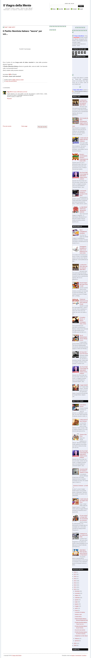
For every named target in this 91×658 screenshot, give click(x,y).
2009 (75, 643)
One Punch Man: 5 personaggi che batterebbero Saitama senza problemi (84, 176)
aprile (76, 608)
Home (54, 9)
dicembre (77, 591)
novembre (77, 593)
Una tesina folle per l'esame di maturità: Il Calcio (84, 471)
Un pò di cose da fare (80, 630)
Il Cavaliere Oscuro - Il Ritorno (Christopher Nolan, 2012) (83, 320)
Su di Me (61, 9)
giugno (77, 604)
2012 (75, 585)
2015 (75, 578)
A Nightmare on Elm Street (81, 636)
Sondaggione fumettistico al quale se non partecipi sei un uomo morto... (83, 250)
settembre (77, 597)
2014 (75, 580)
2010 (75, 589)
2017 (75, 574)
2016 (75, 576)
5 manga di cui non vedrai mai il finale (84, 535)
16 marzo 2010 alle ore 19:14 (19, 91)
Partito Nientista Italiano (11, 81)
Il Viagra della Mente (17, 5)
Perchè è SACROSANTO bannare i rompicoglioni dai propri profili (84, 157)
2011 (75, 587)
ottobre (77, 595)
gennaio (77, 640)
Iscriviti (67, 9)
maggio (77, 606)
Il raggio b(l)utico (84, 385)
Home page (24, 126)
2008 (75, 645)
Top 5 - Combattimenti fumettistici (83, 231)
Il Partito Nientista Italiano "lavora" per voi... (22, 32)
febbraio (77, 638)
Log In (81, 9)
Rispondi (9, 98)
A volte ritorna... (78, 616)
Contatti (75, 9)
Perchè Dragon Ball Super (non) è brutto (84, 284)
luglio (76, 602)
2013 (75, 583)
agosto (77, 599)
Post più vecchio (42, 126)
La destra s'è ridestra (80, 612)
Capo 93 (9, 91)
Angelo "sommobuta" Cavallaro (78, 655)
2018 (75, 572)
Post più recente (7, 126)
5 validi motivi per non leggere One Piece (84, 500)
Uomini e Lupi (78, 614)
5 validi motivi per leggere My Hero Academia (84, 139)
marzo (76, 610)
